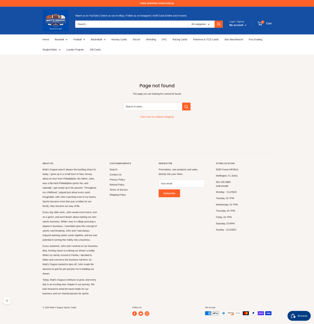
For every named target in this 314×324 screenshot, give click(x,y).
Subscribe (169, 193)
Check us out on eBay (112, 15)
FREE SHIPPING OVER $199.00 (157, 3)
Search (113, 169)
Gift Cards (95, 49)
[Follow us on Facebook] (134, 313)
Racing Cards (180, 39)
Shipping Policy (118, 194)
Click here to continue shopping (157, 116)
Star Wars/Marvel (233, 39)
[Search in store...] (186, 106)
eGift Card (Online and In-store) (169, 15)
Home (46, 39)
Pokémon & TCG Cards (206, 39)
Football (77, 39)
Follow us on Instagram (138, 15)
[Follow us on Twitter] (141, 313)
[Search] (219, 24)
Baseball (59, 39)
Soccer (136, 39)
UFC (164, 39)
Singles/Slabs (50, 49)
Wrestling (151, 39)
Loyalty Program (75, 49)
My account (236, 25)
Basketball (96, 39)
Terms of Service (119, 189)
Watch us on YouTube (86, 15)
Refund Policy (117, 184)
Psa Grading (255, 39)
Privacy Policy (117, 179)
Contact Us (116, 174)
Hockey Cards (119, 39)
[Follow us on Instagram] (147, 313)
